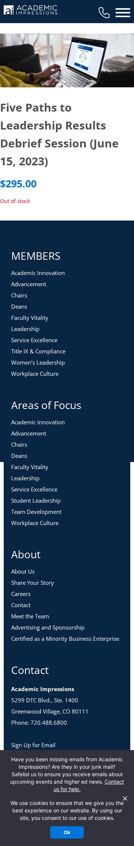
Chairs (19, 295)
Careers (21, 593)
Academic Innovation (38, 273)
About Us (23, 571)
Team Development (36, 511)
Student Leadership (36, 500)
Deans (19, 306)
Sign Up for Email (33, 745)
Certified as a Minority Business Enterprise (65, 638)
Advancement (28, 284)
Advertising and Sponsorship (47, 627)
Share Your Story (32, 582)
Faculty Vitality (29, 317)
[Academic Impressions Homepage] (30, 10)
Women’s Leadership (38, 362)
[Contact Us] (104, 12)
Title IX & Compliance (38, 351)
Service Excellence (34, 340)
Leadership (25, 329)
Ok (67, 832)
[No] (124, 798)
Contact (21, 605)
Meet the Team (30, 616)
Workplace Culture (34, 373)
